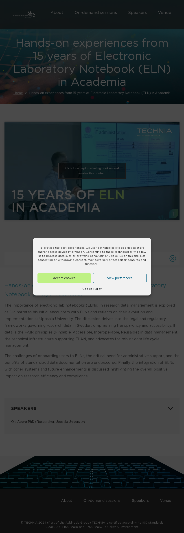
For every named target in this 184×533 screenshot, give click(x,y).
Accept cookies (64, 278)
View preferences (120, 278)
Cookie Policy (92, 288)
